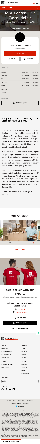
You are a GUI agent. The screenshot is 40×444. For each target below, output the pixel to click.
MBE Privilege (25, 373)
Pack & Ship (4, 348)
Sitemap (9, 400)
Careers (23, 354)
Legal (14, 400)
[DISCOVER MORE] (33, 243)
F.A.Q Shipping (5, 367)
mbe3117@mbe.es (21, 312)
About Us (23, 348)
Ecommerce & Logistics (7, 351)
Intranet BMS (26, 403)
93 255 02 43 (21, 309)
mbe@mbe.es (33, 412)
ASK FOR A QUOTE (7, 8)
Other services (5, 357)
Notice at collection (11, 441)
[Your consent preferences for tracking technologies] (38, 333)
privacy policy (21, 400)
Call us (13, 58)
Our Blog (23, 357)
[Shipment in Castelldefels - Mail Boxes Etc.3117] (9, 2)
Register (23, 370)
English (4, 381)
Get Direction (29, 58)
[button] (37, 3)
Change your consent (16, 403)
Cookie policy (30, 400)
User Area (24, 364)
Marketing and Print (6, 354)
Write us (21, 53)
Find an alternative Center (20, 28)
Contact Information (7, 364)
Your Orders (24, 367)
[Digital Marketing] (20, 406)
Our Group (24, 351)
